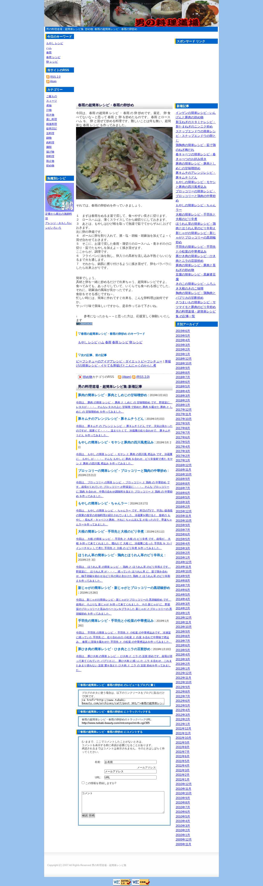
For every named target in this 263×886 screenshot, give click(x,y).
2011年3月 (183, 770)
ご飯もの (51, 96)
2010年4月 (183, 821)
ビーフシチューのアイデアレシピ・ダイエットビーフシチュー (119, 361)
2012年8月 (183, 691)
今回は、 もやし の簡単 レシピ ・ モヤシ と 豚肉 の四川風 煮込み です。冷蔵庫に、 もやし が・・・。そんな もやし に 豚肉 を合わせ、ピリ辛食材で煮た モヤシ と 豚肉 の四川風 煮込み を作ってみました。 (124, 459)
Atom (53, 81)
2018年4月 (183, 391)
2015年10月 (184, 520)
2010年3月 (183, 825)
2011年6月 (183, 756)
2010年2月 (183, 830)
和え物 (50, 161)
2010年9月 (183, 798)
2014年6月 (183, 590)
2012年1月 (183, 724)
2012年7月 (183, 696)
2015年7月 (183, 530)
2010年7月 (183, 807)
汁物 (49, 110)
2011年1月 (183, 779)
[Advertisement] (209, 74)
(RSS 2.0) (143, 376)
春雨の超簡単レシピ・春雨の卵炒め (116, 29)
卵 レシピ (135, 342)
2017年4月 (183, 446)
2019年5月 (183, 335)
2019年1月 (183, 354)
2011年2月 (183, 774)
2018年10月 (184, 363)
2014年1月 (183, 613)
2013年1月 (183, 668)
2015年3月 (183, 548)
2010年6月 (183, 811)
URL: (98, 777)
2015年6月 (183, 534)
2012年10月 (184, 682)
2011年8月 (183, 747)
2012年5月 (183, 705)
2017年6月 (183, 437)
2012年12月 (184, 673)
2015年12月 (184, 511)
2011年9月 (183, 742)
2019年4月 (183, 340)
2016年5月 (183, 497)
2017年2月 (183, 456)
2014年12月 (184, 562)
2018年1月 (183, 405)
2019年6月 (183, 331)
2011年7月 (183, 751)
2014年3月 (183, 604)
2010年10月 (184, 793)
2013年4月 (183, 654)
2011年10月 (183, 737)
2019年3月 (183, 345)
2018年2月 (183, 400)
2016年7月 (183, 488)
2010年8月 (183, 802)
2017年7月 (183, 432)
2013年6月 (183, 645)
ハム (101, 342)
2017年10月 (184, 419)
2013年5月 (183, 650)
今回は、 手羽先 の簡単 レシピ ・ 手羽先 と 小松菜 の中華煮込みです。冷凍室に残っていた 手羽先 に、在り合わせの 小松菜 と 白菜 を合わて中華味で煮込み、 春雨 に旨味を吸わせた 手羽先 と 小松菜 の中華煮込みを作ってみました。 (124, 637)
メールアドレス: (147, 767)
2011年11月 (183, 733)
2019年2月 (183, 349)
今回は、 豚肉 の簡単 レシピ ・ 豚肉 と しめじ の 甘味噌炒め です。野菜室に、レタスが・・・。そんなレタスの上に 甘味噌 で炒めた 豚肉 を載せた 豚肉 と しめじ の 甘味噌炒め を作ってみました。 (124, 407)
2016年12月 (184, 465)
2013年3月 (183, 659)
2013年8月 (183, 636)
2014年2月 (183, 608)
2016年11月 (183, 469)
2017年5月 (183, 442)
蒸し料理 (51, 119)
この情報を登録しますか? (100, 783)
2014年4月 (183, 599)
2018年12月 (184, 358)
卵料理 (50, 156)
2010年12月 (184, 784)
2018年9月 (183, 368)
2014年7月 (183, 585)
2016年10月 (184, 474)
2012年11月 (183, 677)
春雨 (108, 342)
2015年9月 (183, 525)
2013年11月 (183, 622)
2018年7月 (183, 377)
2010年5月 (183, 816)
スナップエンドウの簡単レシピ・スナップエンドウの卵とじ (196, 135)
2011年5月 (183, 761)
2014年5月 (183, 594)
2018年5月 (183, 386)
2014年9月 (183, 576)
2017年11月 (183, 414)
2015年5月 (183, 539)
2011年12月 (183, 728)
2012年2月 (183, 719)
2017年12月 (184, 409)
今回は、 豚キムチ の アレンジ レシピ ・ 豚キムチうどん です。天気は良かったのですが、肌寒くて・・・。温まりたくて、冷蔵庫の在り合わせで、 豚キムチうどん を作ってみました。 (124, 431)
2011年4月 (183, 765)
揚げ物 (50, 151)
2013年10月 (184, 627)
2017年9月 (183, 423)
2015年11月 (183, 516)
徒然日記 (51, 128)
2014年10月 (184, 571)
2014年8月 (183, 580)
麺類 (49, 147)
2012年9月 (183, 687)
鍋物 (49, 137)
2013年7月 (183, 641)
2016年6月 (183, 493)
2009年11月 (183, 844)
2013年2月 (183, 664)
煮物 (49, 105)
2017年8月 (183, 428)
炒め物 (89, 29)
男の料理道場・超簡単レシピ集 (65, 29)
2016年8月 (183, 483)
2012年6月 (183, 701)
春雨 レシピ (120, 342)
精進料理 (51, 124)
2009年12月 (184, 839)
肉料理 (50, 142)
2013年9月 (183, 631)
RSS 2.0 (55, 76)
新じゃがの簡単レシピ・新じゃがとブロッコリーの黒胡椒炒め (196, 237)
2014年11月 (183, 567)
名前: (98, 762)
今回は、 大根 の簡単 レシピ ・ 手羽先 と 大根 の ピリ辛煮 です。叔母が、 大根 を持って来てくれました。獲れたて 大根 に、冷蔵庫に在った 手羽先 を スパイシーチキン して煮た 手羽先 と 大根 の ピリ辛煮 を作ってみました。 (124, 543)
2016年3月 (183, 502)
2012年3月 (183, 714)
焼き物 (50, 114)
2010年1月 (183, 835)
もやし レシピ (87, 342)
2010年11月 (183, 788)
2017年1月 (183, 460)
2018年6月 (183, 382)
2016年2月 (183, 506)
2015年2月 (183, 553)
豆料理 (50, 133)
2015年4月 (183, 543)
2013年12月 (184, 617)
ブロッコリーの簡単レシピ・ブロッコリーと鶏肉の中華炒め (196, 195)
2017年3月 (183, 451)
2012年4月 (183, 710)
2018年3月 (183, 395)
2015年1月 (183, 557)
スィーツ (51, 100)
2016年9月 (183, 479)
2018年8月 (183, 372)
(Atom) (126, 376)
